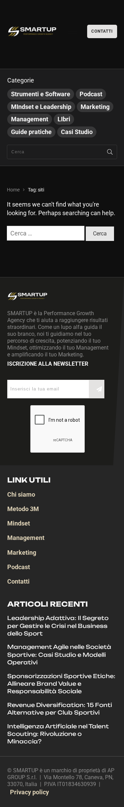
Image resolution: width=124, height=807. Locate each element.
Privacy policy (29, 792)
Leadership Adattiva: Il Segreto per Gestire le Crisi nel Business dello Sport (57, 626)
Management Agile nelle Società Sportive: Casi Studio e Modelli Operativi (59, 654)
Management (29, 119)
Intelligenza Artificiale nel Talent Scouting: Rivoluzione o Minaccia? (58, 734)
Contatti (18, 581)
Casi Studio (77, 131)
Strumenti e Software (40, 94)
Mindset (18, 523)
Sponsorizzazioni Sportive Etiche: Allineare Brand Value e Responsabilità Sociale (61, 684)
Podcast (91, 94)
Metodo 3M (23, 508)
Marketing (95, 106)
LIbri (64, 119)
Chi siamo (21, 494)
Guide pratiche (31, 131)
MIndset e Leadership (41, 106)
